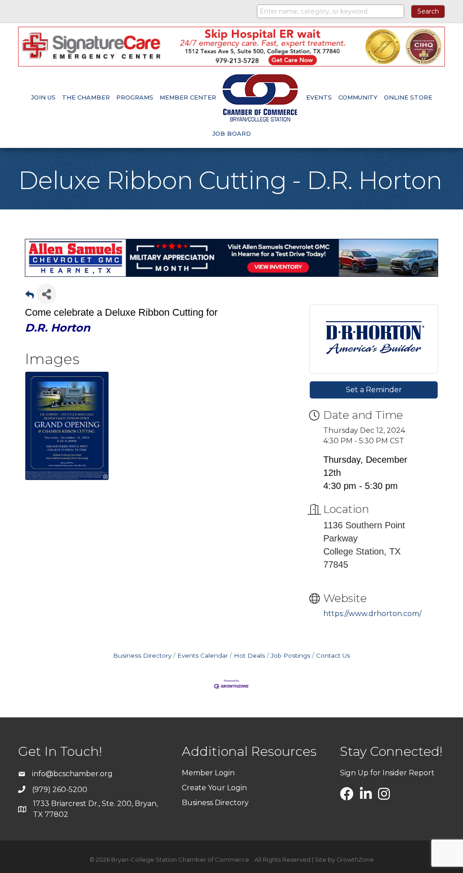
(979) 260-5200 (59, 789)
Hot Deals (249, 655)
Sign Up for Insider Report (387, 773)
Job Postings (290, 655)
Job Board (232, 133)
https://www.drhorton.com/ (372, 613)
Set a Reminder (374, 389)
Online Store (408, 97)
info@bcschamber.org (72, 773)
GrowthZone (355, 859)
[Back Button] (29, 296)
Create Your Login (214, 787)
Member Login (208, 773)
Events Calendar (202, 655)
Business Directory (142, 655)
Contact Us (333, 655)
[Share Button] (46, 294)
